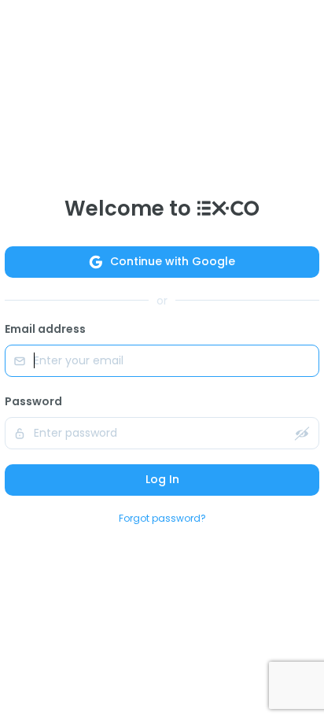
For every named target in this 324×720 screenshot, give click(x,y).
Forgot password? (162, 518)
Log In (162, 479)
